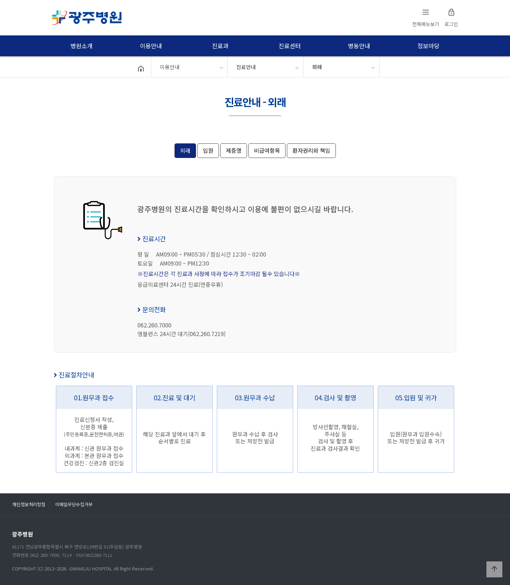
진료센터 (289, 45)
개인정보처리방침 (28, 504)
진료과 (220, 45)
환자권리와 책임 (311, 150)
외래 (317, 66)
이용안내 (151, 45)
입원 (208, 150)
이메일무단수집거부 (74, 504)
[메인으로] (86, 17)
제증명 (233, 150)
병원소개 (81, 45)
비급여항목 (267, 150)
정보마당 (428, 45)
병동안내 (359, 45)
